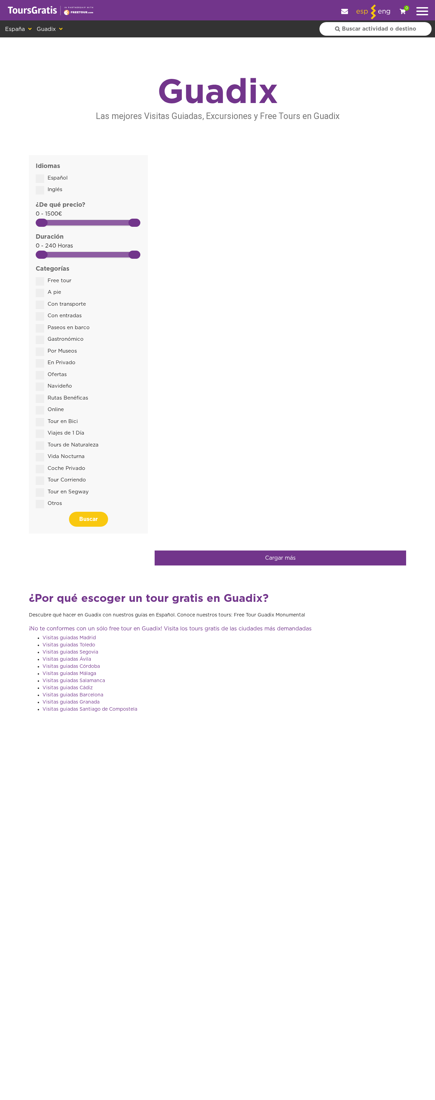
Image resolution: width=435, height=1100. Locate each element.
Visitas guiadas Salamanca (73, 680)
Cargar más (280, 558)
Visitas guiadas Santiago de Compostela (89, 709)
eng (384, 11)
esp (362, 11)
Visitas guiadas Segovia (70, 652)
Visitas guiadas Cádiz (67, 688)
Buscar (88, 519)
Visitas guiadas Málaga (69, 673)
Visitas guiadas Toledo (68, 645)
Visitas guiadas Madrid (69, 638)
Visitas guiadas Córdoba (71, 666)
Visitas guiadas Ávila (66, 659)
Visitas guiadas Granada (71, 702)
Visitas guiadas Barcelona (72, 695)
